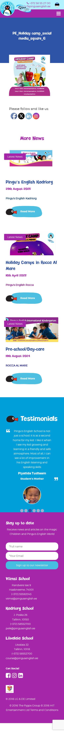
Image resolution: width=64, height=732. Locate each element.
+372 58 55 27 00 (40, 3)
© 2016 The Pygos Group (25, 705)
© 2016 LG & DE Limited (20, 699)
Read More (27, 211)
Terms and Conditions (44, 710)
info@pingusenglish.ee (35, 6)
